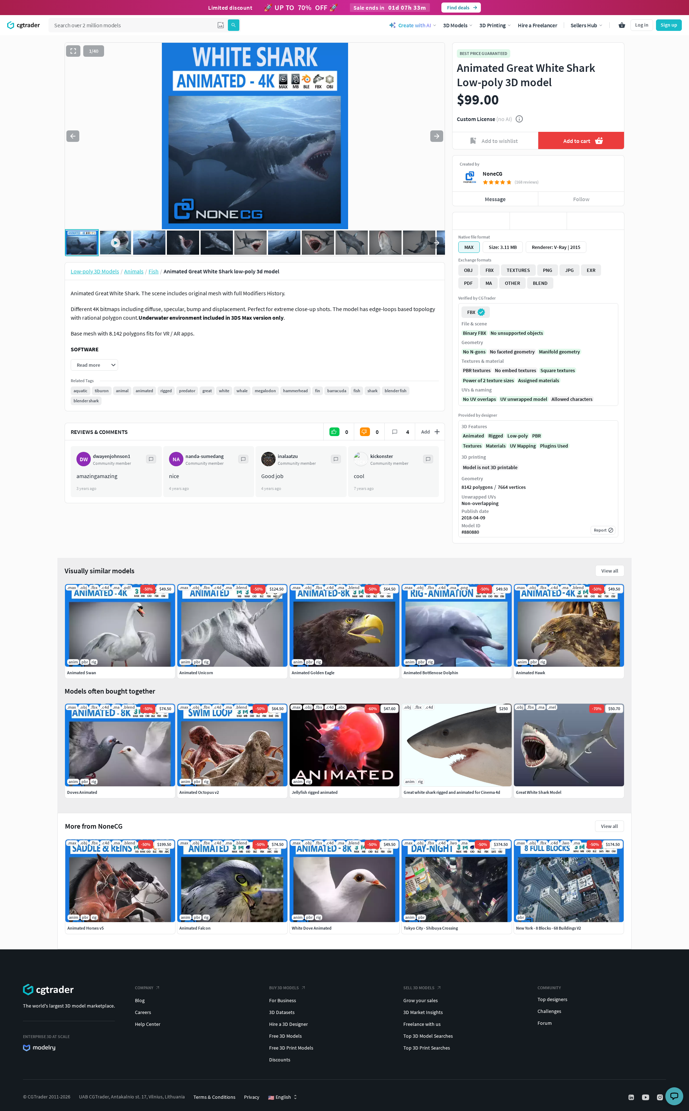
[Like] (481, 221)
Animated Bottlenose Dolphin (431, 672)
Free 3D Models (285, 1036)
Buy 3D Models (284, 987)
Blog (140, 1000)
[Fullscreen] (73, 51)
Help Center (147, 1024)
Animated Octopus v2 (199, 792)
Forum (545, 1023)
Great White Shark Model (538, 792)
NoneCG (492, 173)
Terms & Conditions (214, 1097)
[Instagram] (660, 1097)
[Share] (595, 221)
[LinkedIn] (632, 1097)
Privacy (251, 1097)
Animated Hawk (530, 672)
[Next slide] (436, 136)
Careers (143, 1012)
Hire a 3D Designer (288, 1024)
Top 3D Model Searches (428, 1036)
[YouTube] (646, 1097)
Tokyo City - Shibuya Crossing (431, 928)
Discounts (279, 1059)
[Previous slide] (72, 136)
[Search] (233, 25)
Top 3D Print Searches (426, 1048)
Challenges (549, 1011)
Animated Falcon (195, 928)
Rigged (495, 436)
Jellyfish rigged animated (315, 792)
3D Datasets (282, 1012)
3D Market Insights (423, 1012)
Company (144, 987)
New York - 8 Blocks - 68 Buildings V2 (548, 928)
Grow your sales (420, 1000)
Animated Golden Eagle (313, 672)
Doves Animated (82, 792)
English (279, 1097)
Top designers (552, 999)
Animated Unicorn (196, 672)
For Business (282, 1000)
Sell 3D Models (419, 987)
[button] (220, 25)
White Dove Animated (312, 928)
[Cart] (622, 25)
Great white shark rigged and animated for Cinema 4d (452, 792)
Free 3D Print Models (291, 1048)
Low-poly (517, 436)
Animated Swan (81, 672)
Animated (473, 436)
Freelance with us (422, 1024)
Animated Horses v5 (85, 928)
